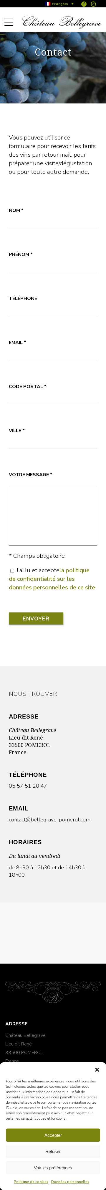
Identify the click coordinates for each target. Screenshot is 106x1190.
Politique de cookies (31, 1181)
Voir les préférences (53, 1167)
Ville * (17, 430)
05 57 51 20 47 (28, 785)
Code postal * (28, 386)
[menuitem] (59, 3)
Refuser (53, 1151)
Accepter (53, 1135)
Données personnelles (70, 1181)
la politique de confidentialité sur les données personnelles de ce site (52, 578)
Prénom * (21, 254)
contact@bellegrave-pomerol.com (49, 819)
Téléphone (23, 298)
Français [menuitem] (60, 3)
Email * (17, 342)
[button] (97, 1070)
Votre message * (30, 474)
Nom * (16, 210)
